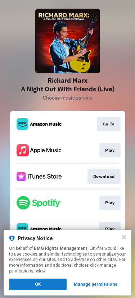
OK (38, 284)
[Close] (124, 237)
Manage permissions (95, 284)
